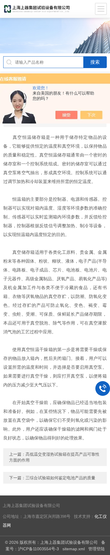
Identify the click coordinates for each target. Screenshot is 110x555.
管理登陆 (96, 548)
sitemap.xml (73, 548)
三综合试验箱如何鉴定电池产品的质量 (60, 477)
